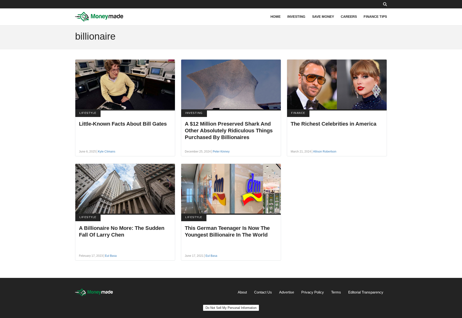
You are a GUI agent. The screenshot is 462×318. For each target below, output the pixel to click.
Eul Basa (111, 255)
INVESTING (296, 16)
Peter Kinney (221, 151)
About (242, 292)
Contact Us (263, 292)
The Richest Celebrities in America (333, 124)
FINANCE (298, 112)
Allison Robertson (324, 151)
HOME (275, 16)
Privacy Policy (312, 292)
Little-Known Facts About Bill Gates (123, 124)
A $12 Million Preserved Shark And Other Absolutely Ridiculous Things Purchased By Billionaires (229, 130)
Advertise (286, 292)
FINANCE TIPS (375, 16)
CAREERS (349, 16)
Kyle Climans (106, 151)
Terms (336, 292)
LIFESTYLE (87, 112)
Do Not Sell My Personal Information (231, 308)
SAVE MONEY (323, 16)
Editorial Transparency (365, 292)
